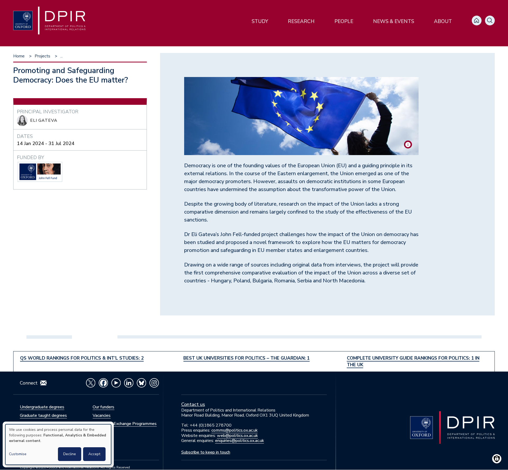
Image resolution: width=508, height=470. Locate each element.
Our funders (103, 407)
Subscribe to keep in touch (205, 452)
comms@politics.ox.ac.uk (234, 430)
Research (301, 21)
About (443, 21)
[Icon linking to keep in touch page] (43, 383)
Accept (94, 454)
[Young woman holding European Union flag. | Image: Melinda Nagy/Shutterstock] (408, 144)
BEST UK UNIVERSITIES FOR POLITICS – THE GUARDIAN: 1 (246, 358)
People (343, 21)
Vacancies (102, 415)
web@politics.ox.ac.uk (237, 436)
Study (260, 21)
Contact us (193, 404)
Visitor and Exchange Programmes (125, 424)
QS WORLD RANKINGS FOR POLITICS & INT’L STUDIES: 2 (82, 358)
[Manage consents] (496, 458)
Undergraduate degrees (42, 407)
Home (19, 56)
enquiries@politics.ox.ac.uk (239, 441)
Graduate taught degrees (43, 415)
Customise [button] (17, 454)
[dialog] (58, 444)
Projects (42, 56)
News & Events (393, 21)
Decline (69, 454)
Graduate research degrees (45, 424)
